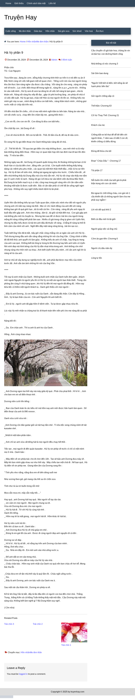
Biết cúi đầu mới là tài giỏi (103, 219)
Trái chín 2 (38, 624)
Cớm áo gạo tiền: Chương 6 (104, 239)
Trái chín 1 (66, 645)
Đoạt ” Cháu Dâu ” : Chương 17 (106, 161)
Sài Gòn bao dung (99, 73)
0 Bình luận (66, 60)
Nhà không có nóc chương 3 (104, 64)
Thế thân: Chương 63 (101, 106)
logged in (23, 674)
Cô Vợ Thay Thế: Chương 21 (105, 115)
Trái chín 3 (9, 624)
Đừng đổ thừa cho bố (101, 151)
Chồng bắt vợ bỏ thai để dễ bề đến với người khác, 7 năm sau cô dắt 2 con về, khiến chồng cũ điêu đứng (109, 138)
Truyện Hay (20, 17)
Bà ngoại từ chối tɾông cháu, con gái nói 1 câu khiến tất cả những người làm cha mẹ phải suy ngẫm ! (110, 196)
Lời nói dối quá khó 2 (101, 209)
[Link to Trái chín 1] (74, 632)
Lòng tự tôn (96, 258)
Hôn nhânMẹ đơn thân (31, 652)
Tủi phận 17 (96, 170)
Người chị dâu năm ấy (101, 248)
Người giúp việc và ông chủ (104, 229)
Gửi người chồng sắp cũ (102, 96)
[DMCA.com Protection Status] (6, 697)
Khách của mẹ (98, 125)
